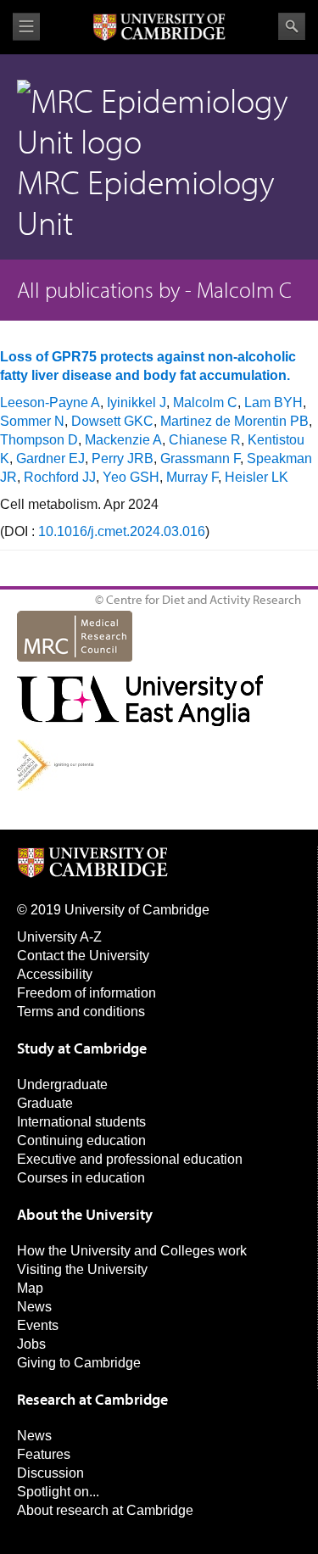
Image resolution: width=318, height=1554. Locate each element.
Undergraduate (62, 1084)
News (34, 1307)
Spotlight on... (58, 1491)
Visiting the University (82, 1269)
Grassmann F (200, 458)
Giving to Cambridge (79, 1363)
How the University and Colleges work (132, 1251)
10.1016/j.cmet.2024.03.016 (121, 531)
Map (30, 1288)
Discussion (50, 1473)
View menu (26, 27)
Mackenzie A (123, 440)
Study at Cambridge (82, 1048)
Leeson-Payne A (50, 402)
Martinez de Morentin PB (234, 421)
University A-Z (59, 937)
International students (81, 1122)
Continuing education (81, 1140)
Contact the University (83, 955)
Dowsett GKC (112, 421)
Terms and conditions (81, 1011)
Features (43, 1454)
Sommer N (32, 421)
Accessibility (54, 974)
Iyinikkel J (136, 402)
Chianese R (205, 440)
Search (291, 26)
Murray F (192, 477)
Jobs (31, 1344)
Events (38, 1325)
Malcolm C (205, 402)
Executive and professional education (130, 1159)
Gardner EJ (50, 458)
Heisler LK (256, 477)
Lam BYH (273, 402)
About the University (85, 1214)
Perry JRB (122, 458)
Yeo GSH (131, 477)
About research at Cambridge (105, 1510)
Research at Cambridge (92, 1399)
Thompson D (39, 440)
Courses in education (81, 1178)
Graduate (45, 1103)
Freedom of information (86, 993)
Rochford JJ (60, 477)
